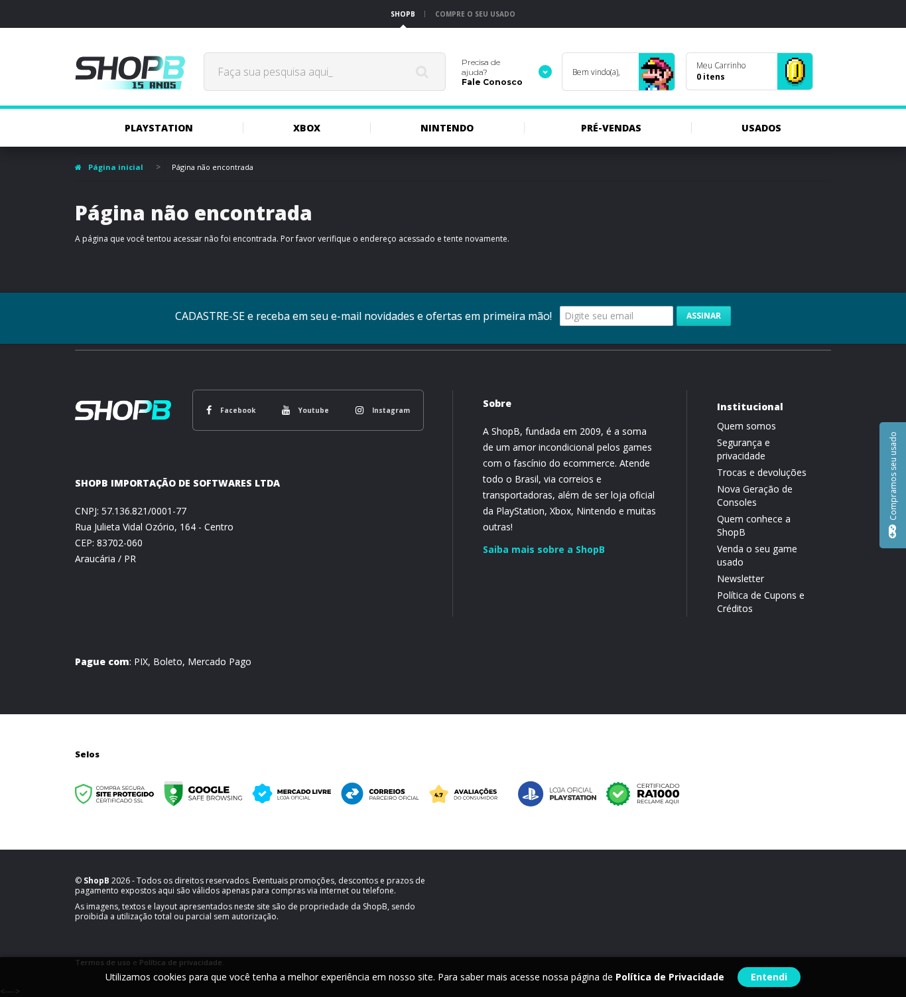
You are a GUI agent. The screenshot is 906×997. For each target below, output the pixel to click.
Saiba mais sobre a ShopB (544, 549)
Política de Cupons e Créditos (761, 602)
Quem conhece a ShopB (754, 525)
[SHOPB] (130, 72)
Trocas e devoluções (762, 472)
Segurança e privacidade (743, 449)
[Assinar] (704, 316)
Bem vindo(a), (596, 72)
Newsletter (740, 578)
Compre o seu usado (475, 14)
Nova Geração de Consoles (755, 495)
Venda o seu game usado (757, 555)
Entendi (769, 976)
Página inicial (115, 167)
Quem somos (746, 426)
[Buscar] (421, 71)
